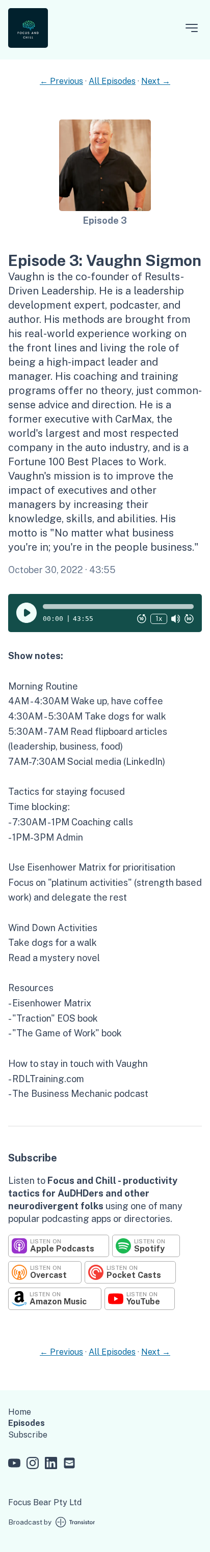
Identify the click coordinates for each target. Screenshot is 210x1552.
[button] (118, 606)
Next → (155, 81)
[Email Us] (69, 1464)
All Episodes (112, 81)
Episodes (26, 1423)
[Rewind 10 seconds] (141, 618)
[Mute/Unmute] (175, 618)
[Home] (28, 45)
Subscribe (27, 1435)
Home (19, 1412)
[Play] (26, 613)
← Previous (61, 81)
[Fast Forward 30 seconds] (189, 618)
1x (158, 618)
